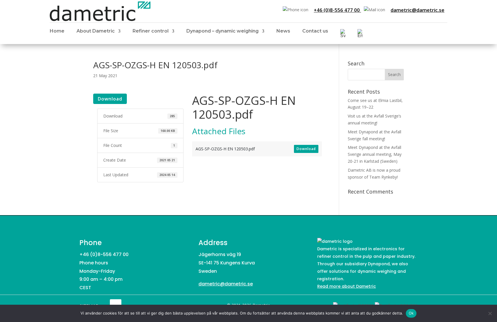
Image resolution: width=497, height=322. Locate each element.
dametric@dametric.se (417, 10)
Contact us (315, 31)
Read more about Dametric (346, 286)
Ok (411, 313)
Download (110, 99)
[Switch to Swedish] (342, 34)
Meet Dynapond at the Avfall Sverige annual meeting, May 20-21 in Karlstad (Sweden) (375, 154)
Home (57, 31)
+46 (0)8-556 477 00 (337, 10)
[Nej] (490, 313)
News (283, 31)
